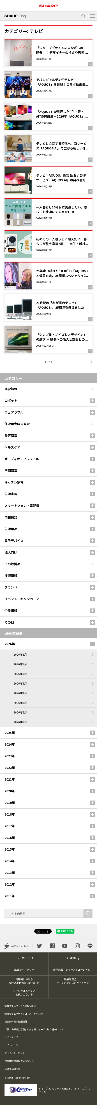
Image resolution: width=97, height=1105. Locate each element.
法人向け (11, 552)
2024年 (10, 744)
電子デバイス (14, 540)
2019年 (10, 802)
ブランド (11, 587)
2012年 (10, 884)
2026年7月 (20, 664)
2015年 (10, 849)
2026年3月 (20, 703)
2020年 (10, 791)
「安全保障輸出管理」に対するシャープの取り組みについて (35, 1029)
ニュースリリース (24, 958)
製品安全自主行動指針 (16, 1021)
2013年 (10, 872)
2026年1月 (20, 722)
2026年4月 (20, 693)
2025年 (10, 732)
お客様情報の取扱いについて (19, 1060)
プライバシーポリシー (16, 1053)
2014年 (10, 861)
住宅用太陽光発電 (17, 424)
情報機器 (11, 517)
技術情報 (11, 575)
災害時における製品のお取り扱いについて (24, 981)
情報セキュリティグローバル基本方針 (24, 1013)
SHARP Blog (72, 958)
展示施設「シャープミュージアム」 (72, 969)
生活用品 (11, 529)
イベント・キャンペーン (22, 599)
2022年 (10, 767)
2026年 (10, 643)
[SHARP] (48, 4)
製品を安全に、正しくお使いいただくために (73, 981)
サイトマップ (11, 1037)
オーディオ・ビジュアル (22, 459)
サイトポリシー (12, 1045)
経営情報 (11, 389)
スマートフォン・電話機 (22, 505)
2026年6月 (20, 674)
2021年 (10, 779)
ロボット (11, 400)
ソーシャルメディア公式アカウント (24, 992)
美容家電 (11, 435)
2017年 (10, 826)
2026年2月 (20, 712)
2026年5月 (20, 683)
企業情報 (11, 610)
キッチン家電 (14, 482)
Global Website (12, 1068)
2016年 (10, 837)
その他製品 (12, 564)
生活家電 (11, 494)
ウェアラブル (14, 412)
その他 (9, 622)
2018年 (10, 814)
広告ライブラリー (24, 969)
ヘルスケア (12, 447)
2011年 (10, 896)
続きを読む (48, 52)
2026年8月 (20, 654)
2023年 (10, 756)
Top (92, 1099)
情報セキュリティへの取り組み (20, 1005)
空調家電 (11, 470)
